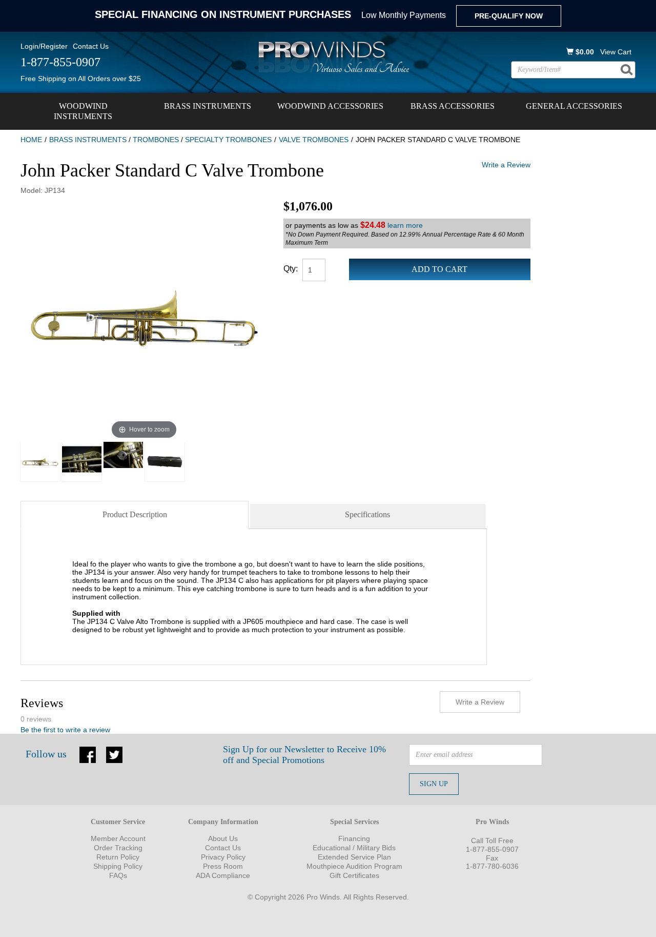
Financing (354, 838)
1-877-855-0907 (492, 849)
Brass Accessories (453, 106)
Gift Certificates (354, 875)
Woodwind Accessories (330, 106)
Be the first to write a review (65, 730)
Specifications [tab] (367, 514)
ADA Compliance (223, 875)
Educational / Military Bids (354, 848)
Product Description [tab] (134, 514)
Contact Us (91, 46)
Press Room (223, 866)
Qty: (290, 268)
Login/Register (44, 46)
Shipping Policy (117, 866)
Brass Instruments (207, 106)
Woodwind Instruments (83, 111)
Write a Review (506, 165)
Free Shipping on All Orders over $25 (80, 78)
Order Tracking (118, 848)
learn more (405, 225)
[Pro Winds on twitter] (114, 754)
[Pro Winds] (332, 56)
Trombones (156, 139)
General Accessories (574, 106)
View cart (615, 52)
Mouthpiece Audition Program (354, 866)
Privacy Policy (223, 857)
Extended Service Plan (354, 857)
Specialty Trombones (228, 139)
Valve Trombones (313, 139)
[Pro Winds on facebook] (87, 754)
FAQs (118, 875)
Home (31, 139)
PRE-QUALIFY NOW (509, 16)
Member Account (118, 838)
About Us (223, 838)
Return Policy (117, 857)
